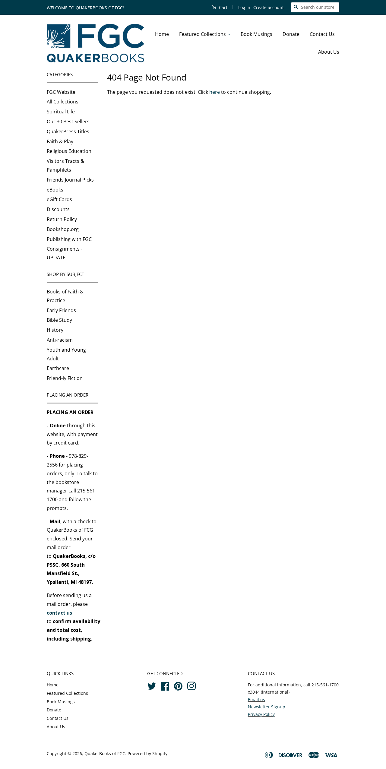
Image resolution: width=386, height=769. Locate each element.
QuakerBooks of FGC (104, 753)
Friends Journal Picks (70, 179)
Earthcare (58, 368)
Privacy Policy (261, 714)
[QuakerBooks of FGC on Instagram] (191, 685)
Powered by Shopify (147, 753)
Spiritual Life (61, 111)
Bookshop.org (63, 229)
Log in (244, 7)
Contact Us (322, 34)
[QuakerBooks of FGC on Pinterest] (178, 685)
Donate (291, 34)
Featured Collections (203, 34)
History (55, 330)
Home (162, 34)
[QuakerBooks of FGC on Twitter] (151, 685)
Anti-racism (60, 340)
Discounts (58, 209)
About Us (328, 52)
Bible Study (59, 320)
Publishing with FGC (69, 239)
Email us (256, 699)
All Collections (62, 101)
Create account (268, 7)
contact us (59, 612)
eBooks (55, 189)
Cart (222, 7)
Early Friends (61, 310)
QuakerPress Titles (68, 131)
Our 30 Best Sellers (68, 121)
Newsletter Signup (266, 707)
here (214, 92)
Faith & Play (60, 141)
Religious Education (69, 151)
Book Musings (256, 34)
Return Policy (62, 219)
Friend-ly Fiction (65, 378)
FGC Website (61, 92)
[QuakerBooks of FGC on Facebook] (164, 685)
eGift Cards (59, 199)
